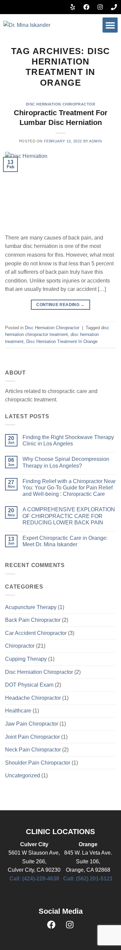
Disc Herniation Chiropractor (60, 104)
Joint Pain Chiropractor (32, 737)
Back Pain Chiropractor (33, 620)
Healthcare (18, 711)
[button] (110, 25)
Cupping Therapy (26, 659)
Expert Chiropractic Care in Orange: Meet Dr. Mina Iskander (65, 541)
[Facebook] (86, 7)
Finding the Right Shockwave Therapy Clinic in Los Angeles (68, 440)
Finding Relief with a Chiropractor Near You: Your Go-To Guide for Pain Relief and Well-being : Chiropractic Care (69, 487)
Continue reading (60, 304)
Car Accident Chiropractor (36, 633)
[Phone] (114, 7)
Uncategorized (22, 775)
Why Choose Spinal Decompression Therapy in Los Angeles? (66, 462)
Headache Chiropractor (33, 698)
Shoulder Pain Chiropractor (37, 763)
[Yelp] (73, 7)
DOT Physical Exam (29, 685)
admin (95, 141)
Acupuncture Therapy (30, 607)
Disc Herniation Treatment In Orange (61, 341)
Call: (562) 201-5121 (88, 878)
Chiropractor (20, 646)
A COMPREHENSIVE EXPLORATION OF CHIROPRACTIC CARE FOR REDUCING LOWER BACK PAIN (69, 516)
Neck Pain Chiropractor (33, 749)
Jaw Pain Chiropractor (31, 724)
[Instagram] (100, 7)
